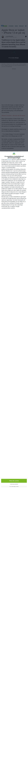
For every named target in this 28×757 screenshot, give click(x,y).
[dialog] (14, 454)
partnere (9, 159)
